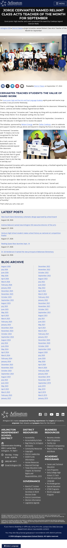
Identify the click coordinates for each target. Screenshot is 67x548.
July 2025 (4, 306)
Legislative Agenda (32, 503)
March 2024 (5, 355)
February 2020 (43, 371)
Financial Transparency (55, 446)
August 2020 (43, 352)
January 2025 (6, 325)
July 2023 (4, 380)
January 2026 (6, 288)
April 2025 (5, 315)
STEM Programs (53, 489)
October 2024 (6, 334)
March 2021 (42, 331)
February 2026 (6, 285)
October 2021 (43, 309)
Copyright (29, 451)
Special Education (53, 486)
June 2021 (41, 322)
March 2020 (42, 368)
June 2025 (4, 309)
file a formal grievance (25, 533)
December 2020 (44, 340)
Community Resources (33, 448)
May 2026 (4, 276)
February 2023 (6, 395)
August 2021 (43, 315)
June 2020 (41, 358)
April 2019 (42, 392)
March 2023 (5, 392)
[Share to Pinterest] (17, 86)
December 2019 (44, 377)
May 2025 (4, 312)
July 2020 (41, 355)
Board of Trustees (32, 486)
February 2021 (43, 334)
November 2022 (44, 269)
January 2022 (43, 300)
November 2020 (44, 343)
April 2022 (42, 291)
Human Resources (32, 462)
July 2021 (41, 318)
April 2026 (5, 279)
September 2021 (44, 312)
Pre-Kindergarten (53, 483)
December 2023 (7, 364)
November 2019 (44, 380)
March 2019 (42, 395)
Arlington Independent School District (28, 536)
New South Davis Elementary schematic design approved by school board (29, 217)
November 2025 (7, 294)
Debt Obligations (53, 440)
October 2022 (43, 272)
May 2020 (41, 361)
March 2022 (42, 294)
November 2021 (44, 306)
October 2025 (6, 297)
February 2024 (6, 358)
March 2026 (5, 282)
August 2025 (6, 303)
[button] (60, 3)
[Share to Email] (22, 86)
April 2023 (5, 389)
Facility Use (51, 443)
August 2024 (6, 340)
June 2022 (41, 285)
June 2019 (41, 386)
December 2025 (7, 291)
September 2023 (7, 374)
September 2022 (44, 276)
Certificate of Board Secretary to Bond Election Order (32, 492)
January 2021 (43, 337)
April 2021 (42, 328)
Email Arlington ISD (13, 465)
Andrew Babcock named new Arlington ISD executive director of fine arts (28, 225)
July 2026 (4, 269)
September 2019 (44, 383)
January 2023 (6, 398)
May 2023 (4, 386)
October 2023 (6, 371)
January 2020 (43, 374)
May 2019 (41, 389)
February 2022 (43, 297)
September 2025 (7, 300)
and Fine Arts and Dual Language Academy (28, 100)
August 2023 (6, 377)
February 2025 (6, 322)
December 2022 (44, 266)
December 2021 (44, 303)
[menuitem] (40, 414)
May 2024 (4, 349)
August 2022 (43, 279)
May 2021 (41, 325)
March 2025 (5, 318)
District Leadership (32, 454)
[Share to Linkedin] (12, 86)
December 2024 (7, 328)
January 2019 (43, 398)
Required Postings (32, 465)
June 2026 (4, 272)
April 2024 (5, 352)
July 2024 (4, 343)
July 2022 (41, 282)
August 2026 (6, 266)
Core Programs (52, 470)
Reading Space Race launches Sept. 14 (15, 244)
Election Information (33, 500)
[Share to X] (8, 86)
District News (39, 86)
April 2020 (42, 364)
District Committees (33, 497)
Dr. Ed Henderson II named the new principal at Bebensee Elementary (27, 252)
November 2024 (7, 331)
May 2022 (41, 288)
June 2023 (4, 383)
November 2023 (7, 368)
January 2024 (6, 361)
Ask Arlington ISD (65, 43)
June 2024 (4, 346)
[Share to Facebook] (3, 86)
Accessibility (29, 437)
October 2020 (43, 346)
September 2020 (44, 349)
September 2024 (7, 337)
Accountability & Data (33, 440)
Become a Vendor (53, 437)
